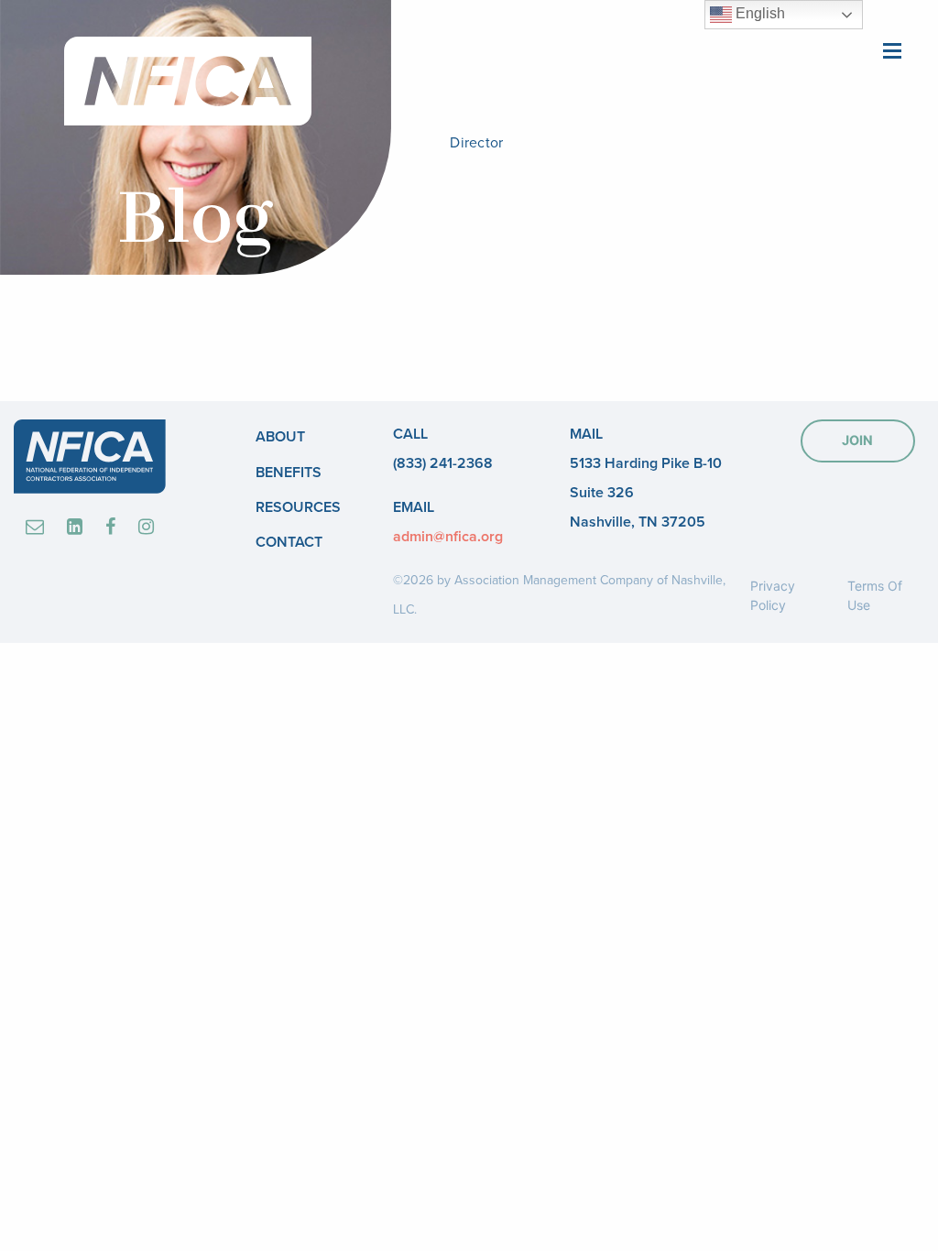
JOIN (857, 440)
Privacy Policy (772, 595)
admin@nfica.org (448, 537)
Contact (289, 542)
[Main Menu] (892, 49)
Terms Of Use (874, 595)
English (758, 13)
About (280, 437)
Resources (298, 507)
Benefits (289, 472)
